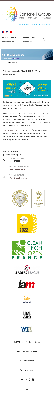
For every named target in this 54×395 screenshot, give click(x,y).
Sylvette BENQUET (10, 130)
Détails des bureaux (18, 178)
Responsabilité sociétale (27, 351)
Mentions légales (27, 361)
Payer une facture (27, 370)
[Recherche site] (44, 39)
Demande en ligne (17, 169)
